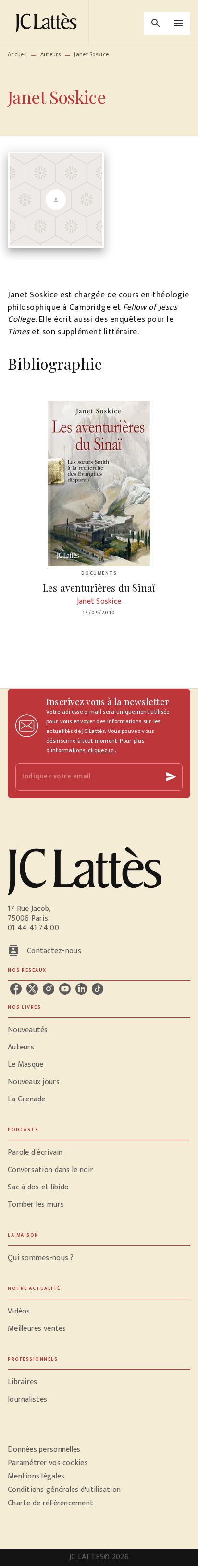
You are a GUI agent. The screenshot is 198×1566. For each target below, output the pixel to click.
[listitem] (16, 989)
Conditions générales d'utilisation (64, 1489)
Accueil (17, 54)
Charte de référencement (50, 1503)
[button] (99, 1030)
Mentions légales (36, 1476)
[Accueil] (48, 23)
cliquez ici (101, 750)
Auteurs (50, 54)
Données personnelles (44, 1449)
